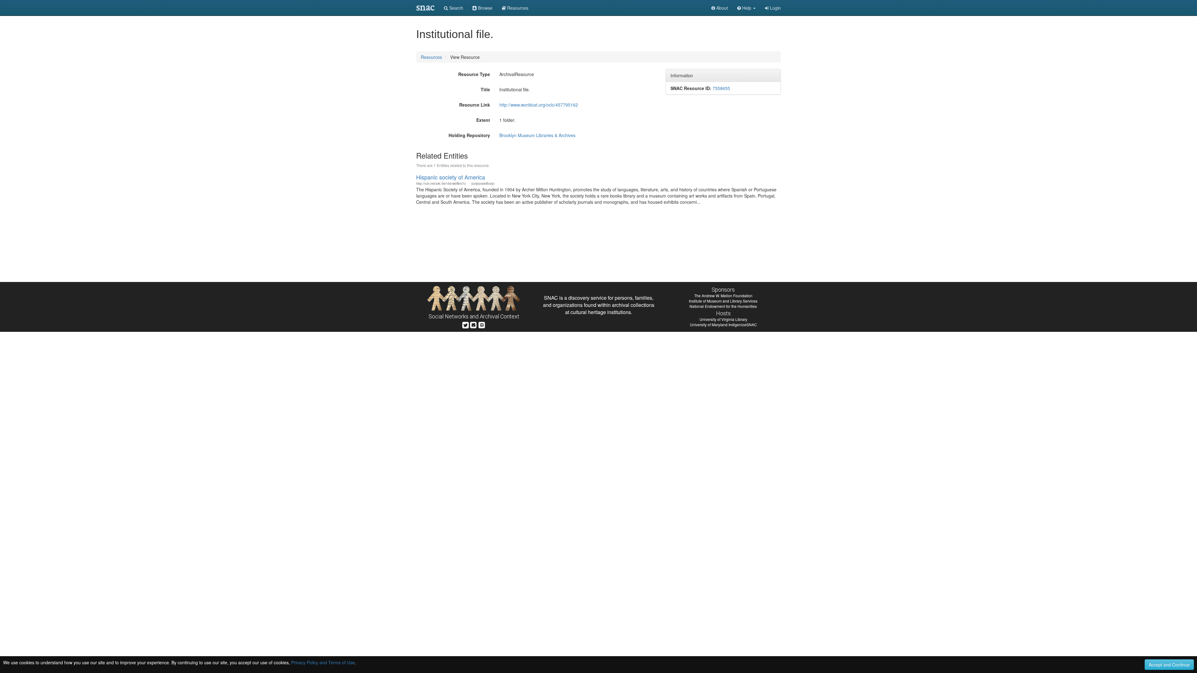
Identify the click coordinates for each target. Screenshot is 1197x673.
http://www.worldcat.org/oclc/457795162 (538, 105)
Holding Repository (469, 135)
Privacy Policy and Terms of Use (323, 662)
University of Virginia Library (723, 319)
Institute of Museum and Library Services (723, 300)
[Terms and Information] (482, 324)
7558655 (721, 88)
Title (485, 89)
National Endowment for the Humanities (723, 306)
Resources (431, 57)
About (721, 8)
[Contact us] (473, 324)
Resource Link (474, 105)
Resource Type (474, 74)
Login (775, 8)
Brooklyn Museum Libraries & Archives (537, 135)
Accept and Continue (1169, 664)
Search (455, 8)
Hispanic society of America (450, 177)
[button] (746, 8)
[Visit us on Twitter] (465, 324)
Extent (483, 120)
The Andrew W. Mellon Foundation (723, 295)
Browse (485, 8)
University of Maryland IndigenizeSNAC (723, 324)
